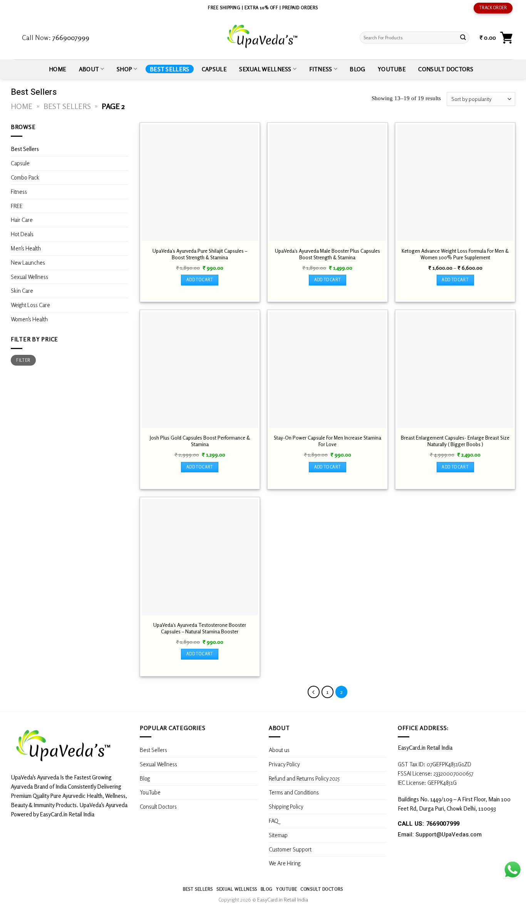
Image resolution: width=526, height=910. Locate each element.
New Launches (28, 262)
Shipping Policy (287, 806)
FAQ (273, 820)
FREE (17, 205)
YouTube (392, 68)
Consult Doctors (445, 68)
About (89, 68)
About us (279, 749)
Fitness (320, 68)
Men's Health (26, 248)
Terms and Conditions (294, 792)
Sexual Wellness (265, 68)
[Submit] (463, 38)
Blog (357, 68)
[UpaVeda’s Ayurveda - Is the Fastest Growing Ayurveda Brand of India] (263, 36)
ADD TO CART (199, 279)
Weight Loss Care (30, 305)
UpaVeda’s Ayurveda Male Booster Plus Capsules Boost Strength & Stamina (327, 254)
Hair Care (22, 220)
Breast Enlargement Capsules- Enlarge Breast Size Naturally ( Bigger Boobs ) (455, 441)
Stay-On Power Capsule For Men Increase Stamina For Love (327, 441)
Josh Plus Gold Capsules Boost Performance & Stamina (200, 441)
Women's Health (29, 319)
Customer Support (290, 849)
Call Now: (55, 37)
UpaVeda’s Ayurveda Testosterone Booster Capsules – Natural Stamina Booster (199, 628)
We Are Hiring (284, 863)
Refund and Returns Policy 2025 (304, 778)
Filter (23, 360)
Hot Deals (22, 234)
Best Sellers (169, 68)
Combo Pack (25, 177)
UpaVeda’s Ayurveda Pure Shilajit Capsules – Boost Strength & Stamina (199, 254)
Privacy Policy (284, 764)
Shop (124, 68)
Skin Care (22, 290)
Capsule (214, 68)
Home (57, 68)
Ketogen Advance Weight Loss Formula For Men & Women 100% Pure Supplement (455, 254)
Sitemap (278, 834)
